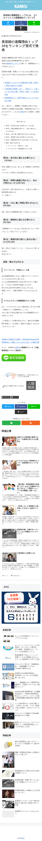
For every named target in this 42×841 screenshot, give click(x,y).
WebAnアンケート (13, 63)
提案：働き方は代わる (13, 143)
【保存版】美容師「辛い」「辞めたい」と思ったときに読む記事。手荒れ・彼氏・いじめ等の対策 (22, 92)
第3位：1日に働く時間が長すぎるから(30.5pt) (20, 134)
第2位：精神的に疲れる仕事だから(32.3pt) (19, 137)
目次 (18, 121)
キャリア (15, 397)
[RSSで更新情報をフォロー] (30, 423)
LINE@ (22, 112)
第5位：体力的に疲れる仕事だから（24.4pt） (20, 125)
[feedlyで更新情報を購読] (11, 423)
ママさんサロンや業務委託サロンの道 (20, 148)
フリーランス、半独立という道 (18, 146)
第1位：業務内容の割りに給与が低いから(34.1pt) (21, 140)
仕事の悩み (7, 397)
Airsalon (22, 838)
